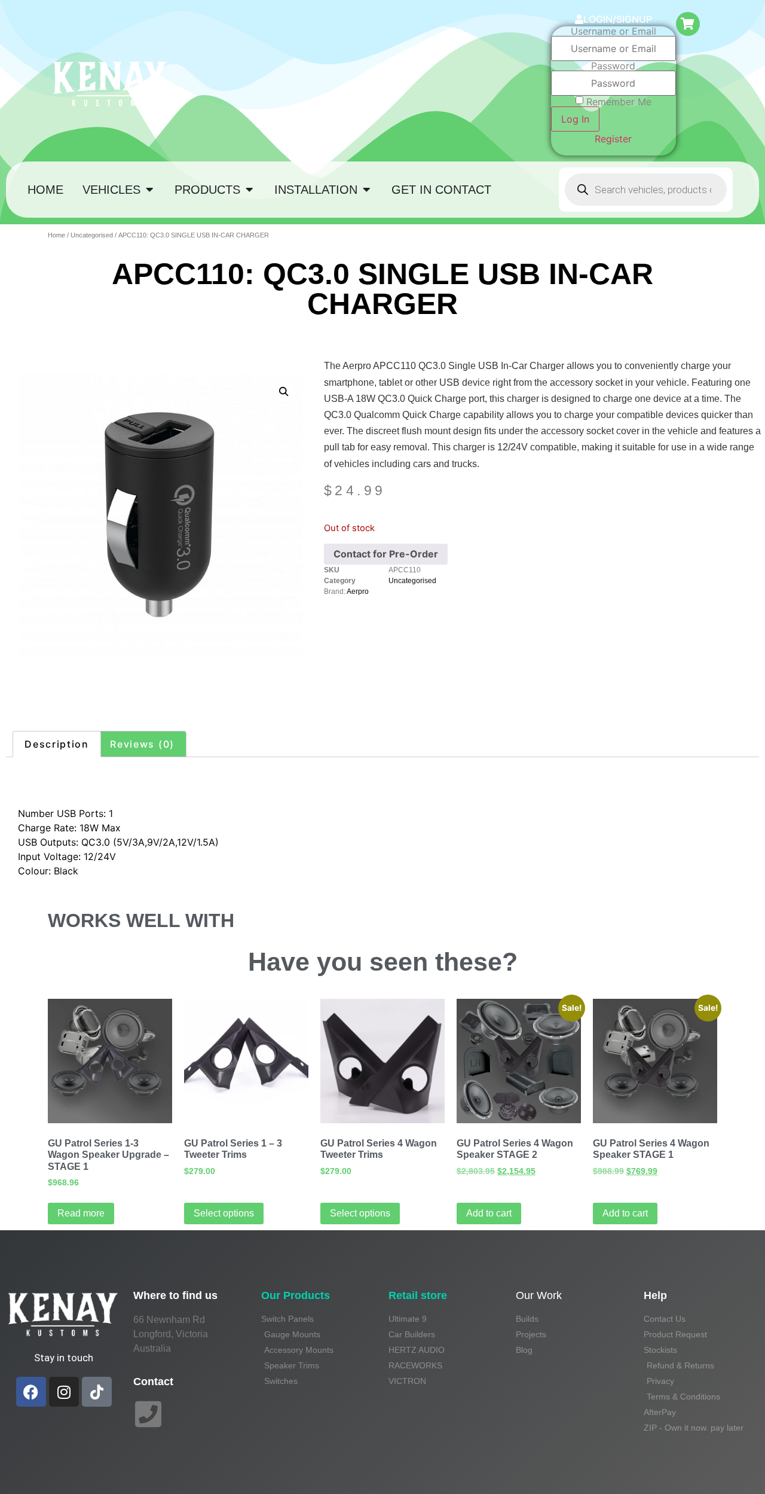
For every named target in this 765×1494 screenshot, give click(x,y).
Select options (224, 1213)
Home (56, 235)
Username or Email (613, 31)
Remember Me (618, 101)
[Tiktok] (97, 1392)
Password (613, 66)
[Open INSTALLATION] (366, 190)
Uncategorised (92, 235)
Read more (81, 1213)
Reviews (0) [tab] (142, 744)
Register (613, 139)
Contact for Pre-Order (385, 554)
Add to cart (489, 1213)
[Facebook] (31, 1392)
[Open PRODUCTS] (249, 190)
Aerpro (358, 591)
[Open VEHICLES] (149, 190)
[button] (283, 391)
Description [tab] (57, 744)
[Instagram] (64, 1392)
